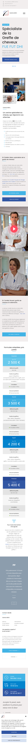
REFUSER (14, 736)
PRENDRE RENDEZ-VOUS (10, 59)
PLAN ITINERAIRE (13, 650)
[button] (26, 716)
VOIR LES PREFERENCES (14, 740)
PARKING (13, 657)
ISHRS (4, 183)
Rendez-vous (15, 678)
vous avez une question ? (10, 5)
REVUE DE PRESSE (14, 199)
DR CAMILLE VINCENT (14, 334)
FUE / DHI (12, 174)
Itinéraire (14, 686)
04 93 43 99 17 (16, 693)
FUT (3, 176)
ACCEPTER (14, 732)
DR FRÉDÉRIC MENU (14, 193)
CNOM (7, 544)
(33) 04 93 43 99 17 (9, 3)
